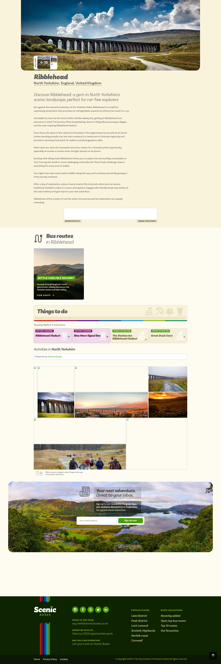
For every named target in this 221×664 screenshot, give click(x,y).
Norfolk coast (139, 635)
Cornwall (136, 640)
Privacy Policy (50, 659)
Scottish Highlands (143, 630)
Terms (37, 659)
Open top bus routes (173, 620)
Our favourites (169, 630)
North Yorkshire (46, 83)
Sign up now (130, 520)
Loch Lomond (139, 625)
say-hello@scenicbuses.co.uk (90, 623)
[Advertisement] (110, 214)
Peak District (139, 620)
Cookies (64, 659)
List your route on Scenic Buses (91, 643)
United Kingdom (89, 83)
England (67, 83)
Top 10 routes (169, 625)
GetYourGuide (55, 356)
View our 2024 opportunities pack (92, 633)
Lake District (139, 615)
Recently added (170, 615)
